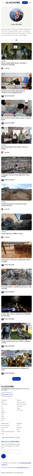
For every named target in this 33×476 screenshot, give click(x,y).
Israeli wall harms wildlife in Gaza (11, 234)
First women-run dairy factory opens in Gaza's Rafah (16, 119)
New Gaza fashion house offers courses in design (14, 148)
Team (18, 429)
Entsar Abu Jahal (16, 24)
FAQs (2, 429)
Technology (19, 406)
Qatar (2, 416)
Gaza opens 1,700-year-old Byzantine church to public (15, 260)
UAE (2, 408)
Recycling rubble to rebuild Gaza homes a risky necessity (16, 288)
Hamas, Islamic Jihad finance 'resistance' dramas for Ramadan (14, 64)
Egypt (2, 414)
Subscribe (25, 2)
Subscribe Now (7, 394)
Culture (18, 408)
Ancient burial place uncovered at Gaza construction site (14, 205)
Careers (19, 431)
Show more (16, 379)
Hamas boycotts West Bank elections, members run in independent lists (13, 92)
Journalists (19, 427)
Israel (2, 410)
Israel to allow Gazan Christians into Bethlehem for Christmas (16, 315)
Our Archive (20, 410)
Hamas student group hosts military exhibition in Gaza (16, 342)
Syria (2, 420)
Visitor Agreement (5, 425)
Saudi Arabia (4, 404)
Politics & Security (21, 402)
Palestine (3, 412)
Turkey (2, 402)
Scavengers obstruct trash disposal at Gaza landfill (15, 176)
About (18, 425)
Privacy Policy (4, 427)
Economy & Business (21, 404)
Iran (2, 406)
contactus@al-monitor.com (23, 467)
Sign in (30, 2)
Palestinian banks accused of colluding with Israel (15, 369)
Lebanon (3, 418)
